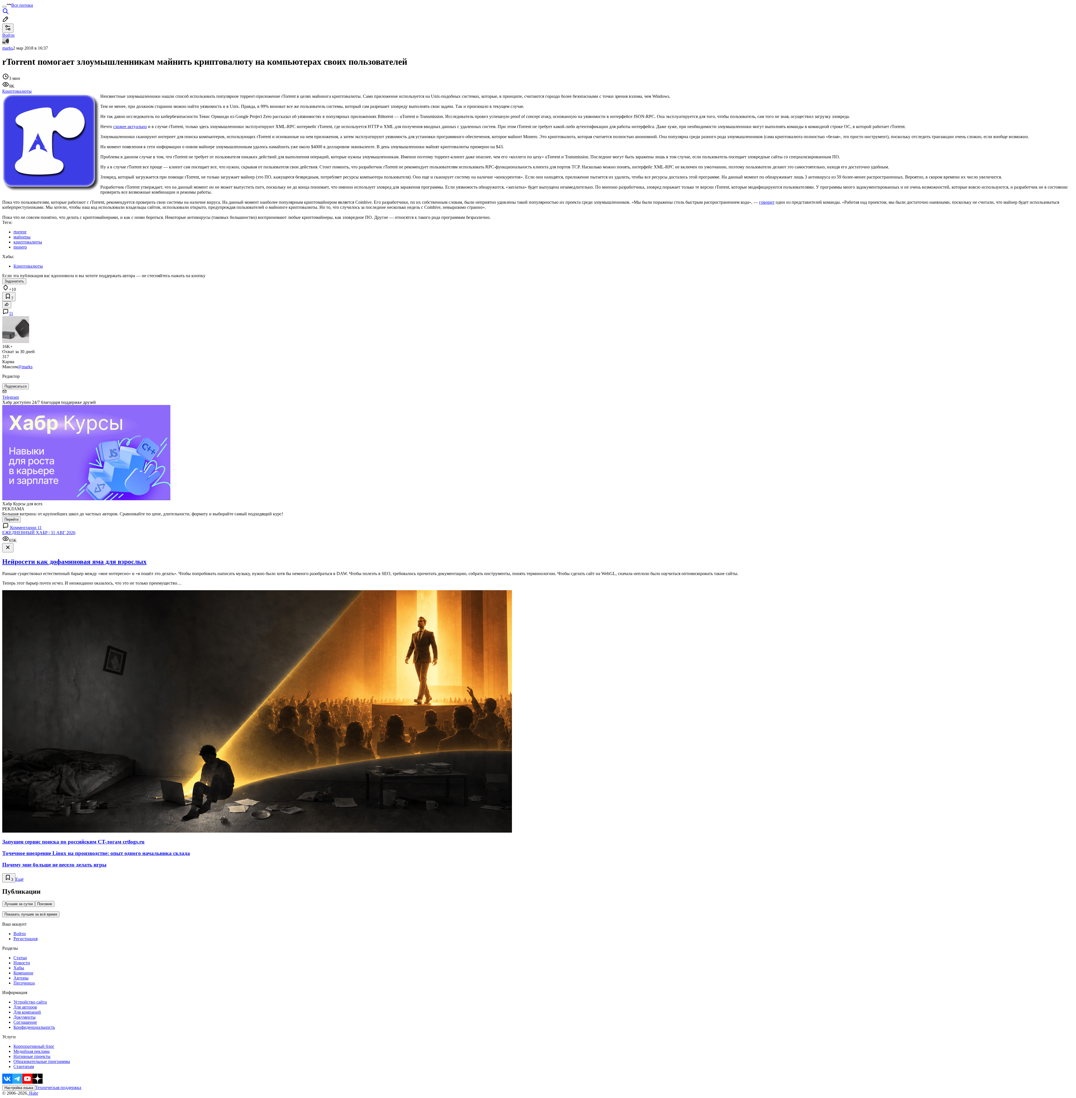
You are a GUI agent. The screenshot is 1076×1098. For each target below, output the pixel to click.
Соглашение (25, 1022)
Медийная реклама (31, 1051)
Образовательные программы (41, 1061)
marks (7, 48)
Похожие (44, 904)
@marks (25, 366)
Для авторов (25, 1007)
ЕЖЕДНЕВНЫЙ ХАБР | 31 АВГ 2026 (38, 532)
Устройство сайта (30, 1002)
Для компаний (27, 1012)
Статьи (20, 957)
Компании (23, 972)
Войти (19, 933)
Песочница (24, 983)
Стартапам (23, 1066)
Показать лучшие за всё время (30, 914)
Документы (24, 1017)
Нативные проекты (31, 1056)
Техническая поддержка (58, 1087)
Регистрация (25, 938)
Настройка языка (18, 1088)
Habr (33, 1093)
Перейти (11, 519)
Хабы (18, 967)
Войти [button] (8, 35)
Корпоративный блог (33, 1046)
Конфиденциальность (34, 1027)
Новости (21, 962)
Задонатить (14, 281)
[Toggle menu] (4, 7)
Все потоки (22, 5)
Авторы (21, 978)
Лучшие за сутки (18, 904)
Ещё (19, 879)
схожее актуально (130, 126)
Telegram (10, 397)
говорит (766, 202)
